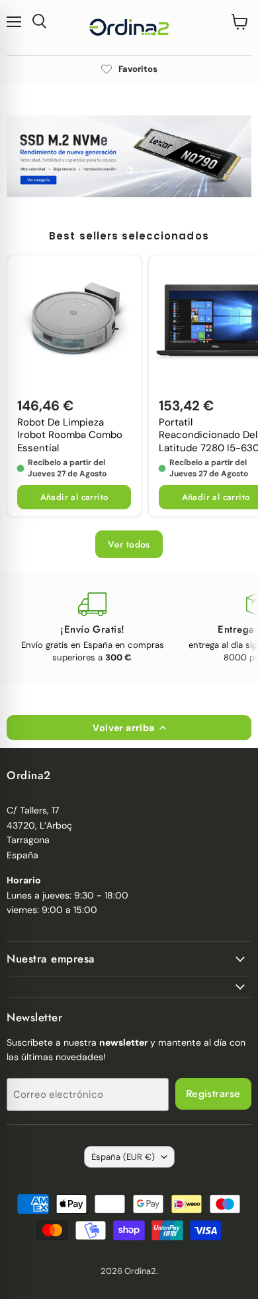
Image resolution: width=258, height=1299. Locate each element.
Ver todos (129, 544)
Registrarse (213, 1093)
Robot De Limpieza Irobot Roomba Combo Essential (69, 435)
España (123, 1156)
